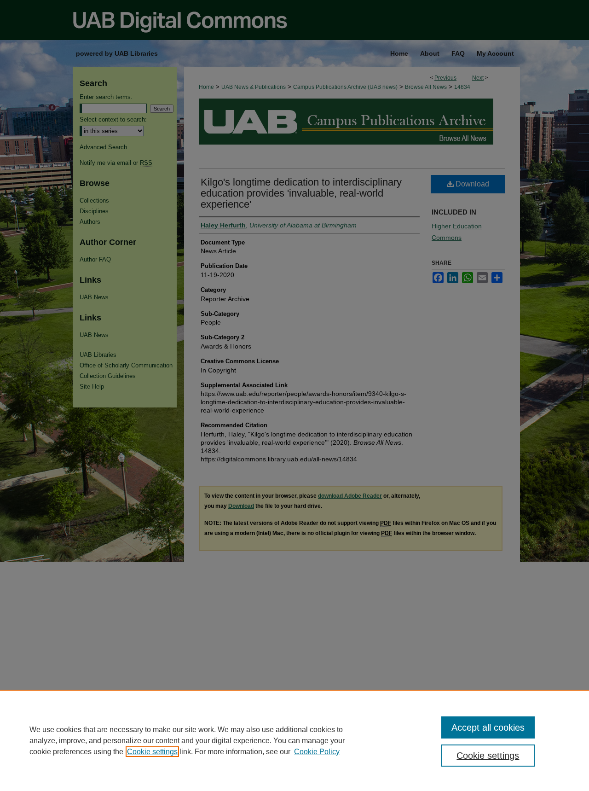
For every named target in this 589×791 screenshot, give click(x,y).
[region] (294, 740)
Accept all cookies (488, 727)
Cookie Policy (317, 752)
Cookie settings (152, 752)
